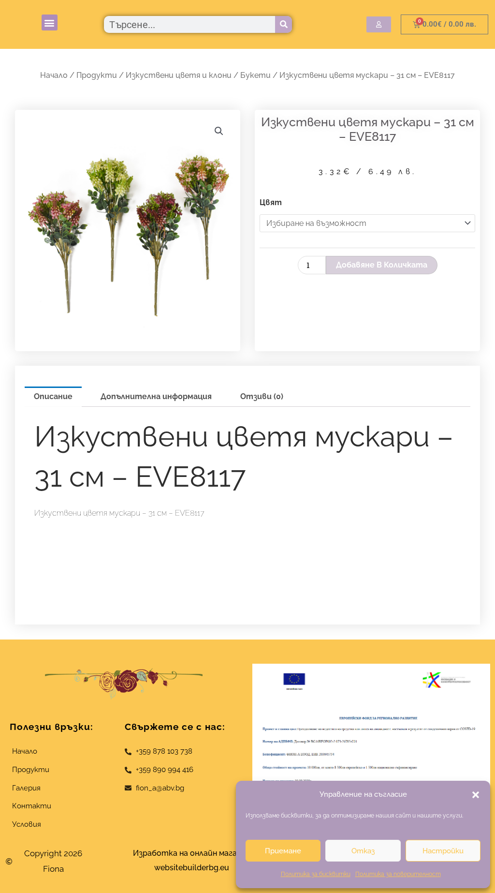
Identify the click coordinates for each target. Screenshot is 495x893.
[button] (475, 795)
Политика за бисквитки (315, 874)
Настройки (443, 851)
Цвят (271, 202)
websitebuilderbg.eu (194, 867)
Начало (54, 75)
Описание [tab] (53, 396)
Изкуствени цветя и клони (179, 75)
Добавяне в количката (381, 264)
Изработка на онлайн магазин (191, 853)
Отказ (363, 851)
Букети (255, 75)
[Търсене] (283, 24)
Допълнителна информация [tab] (156, 396)
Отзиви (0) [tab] (261, 396)
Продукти (96, 75)
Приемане (283, 851)
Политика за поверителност (398, 874)
